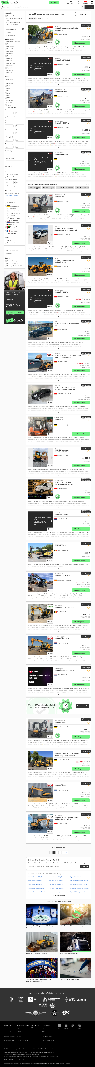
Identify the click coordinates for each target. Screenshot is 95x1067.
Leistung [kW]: (9, 137)
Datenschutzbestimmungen (43, 1063)
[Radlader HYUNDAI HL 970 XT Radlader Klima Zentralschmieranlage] (40, 362)
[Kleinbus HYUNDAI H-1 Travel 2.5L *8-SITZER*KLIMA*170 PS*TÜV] (40, 394)
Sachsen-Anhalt (15, 218)
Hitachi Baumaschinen (65, 188)
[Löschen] (83, 7)
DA (8, 98)
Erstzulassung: (9, 144)
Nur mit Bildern (12, 261)
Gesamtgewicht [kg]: (11, 179)
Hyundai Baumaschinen (35, 884)
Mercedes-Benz (13, 41)
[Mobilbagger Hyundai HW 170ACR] (40, 582)
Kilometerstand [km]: (11, 130)
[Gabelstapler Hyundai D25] (40, 426)
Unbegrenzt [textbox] (11, 202)
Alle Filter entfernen (45, 19)
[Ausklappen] (58, 52)
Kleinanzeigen (12, 251)
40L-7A (10, 105)
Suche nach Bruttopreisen (14, 117)
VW (10, 49)
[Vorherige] (29, 35)
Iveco (10, 46)
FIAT (9, 58)
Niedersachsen (15, 213)
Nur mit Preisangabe (13, 120)
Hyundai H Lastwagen (56, 880)
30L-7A (9, 102)
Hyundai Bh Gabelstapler (36, 888)
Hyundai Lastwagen (55, 892)
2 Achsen (10, 177)
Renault (11, 56)
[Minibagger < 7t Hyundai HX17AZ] (40, 203)
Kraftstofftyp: (8, 151)
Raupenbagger (34, 188)
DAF (9, 61)
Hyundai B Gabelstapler (35, 877)
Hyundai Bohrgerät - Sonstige (37, 892)
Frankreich (14, 231)
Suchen (90, 7)
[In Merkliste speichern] (88, 28)
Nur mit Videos (12, 263)
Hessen (12, 216)
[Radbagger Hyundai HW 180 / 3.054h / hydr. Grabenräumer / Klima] (40, 823)
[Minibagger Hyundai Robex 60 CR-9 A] (40, 613)
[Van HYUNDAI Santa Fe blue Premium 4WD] (40, 330)
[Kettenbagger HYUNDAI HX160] (40, 552)
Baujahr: (7, 123)
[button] (92, 2)
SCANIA (11, 63)
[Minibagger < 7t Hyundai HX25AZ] (40, 98)
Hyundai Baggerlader (35, 880)
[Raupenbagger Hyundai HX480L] (40, 792)
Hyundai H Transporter (56, 884)
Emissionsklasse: (9, 158)
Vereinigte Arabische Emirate (14, 228)
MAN (10, 51)
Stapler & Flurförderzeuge (14, 19)
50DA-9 (10, 100)
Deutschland (11, 195)
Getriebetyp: (8, 166)
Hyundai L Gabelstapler (56, 888)
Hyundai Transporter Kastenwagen (81, 888)
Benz (10, 44)
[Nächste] (51, 35)
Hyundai (10, 39)
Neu (9, 240)
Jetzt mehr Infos (82, 706)
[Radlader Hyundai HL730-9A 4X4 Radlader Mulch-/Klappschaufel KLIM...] (40, 760)
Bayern (13, 208)
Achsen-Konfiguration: (11, 174)
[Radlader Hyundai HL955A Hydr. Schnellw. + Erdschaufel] (40, 34)
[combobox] (14, 202)
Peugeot (11, 73)
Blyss (10, 70)
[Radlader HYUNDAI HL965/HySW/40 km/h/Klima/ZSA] (40, 266)
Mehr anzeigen (59, 895)
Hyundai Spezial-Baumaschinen (80, 880)
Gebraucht (11, 243)
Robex (10, 83)
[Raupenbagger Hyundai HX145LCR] (40, 645)
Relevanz (83, 14)
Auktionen (11, 253)
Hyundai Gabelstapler (56, 877)
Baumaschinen (12, 16)
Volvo (10, 65)
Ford (10, 53)
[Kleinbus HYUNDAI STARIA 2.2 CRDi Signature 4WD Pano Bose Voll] (40, 234)
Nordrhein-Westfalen (16, 211)
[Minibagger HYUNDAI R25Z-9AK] (40, 457)
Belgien (13, 224)
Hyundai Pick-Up (75, 877)
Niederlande (14, 222)
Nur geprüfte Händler (14, 266)
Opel (10, 68)
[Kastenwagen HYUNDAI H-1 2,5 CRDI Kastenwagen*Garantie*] (40, 489)
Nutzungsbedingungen (58, 1063)
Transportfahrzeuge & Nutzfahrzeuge (13, 23)
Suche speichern (59, 847)
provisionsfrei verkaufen (15, 312)
